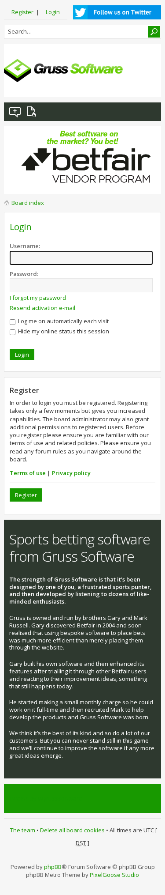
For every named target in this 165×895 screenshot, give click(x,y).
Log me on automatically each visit (63, 321)
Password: (24, 274)
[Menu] (147, 83)
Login (53, 12)
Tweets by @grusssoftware (45, 798)
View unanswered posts (15, 112)
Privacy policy (71, 473)
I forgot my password (38, 298)
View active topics (33, 112)
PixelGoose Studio (114, 875)
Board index (27, 203)
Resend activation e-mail (42, 308)
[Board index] (63, 70)
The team (22, 830)
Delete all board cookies (72, 830)
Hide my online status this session (63, 331)
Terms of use (28, 473)
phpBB (53, 867)
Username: (25, 246)
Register (22, 12)
